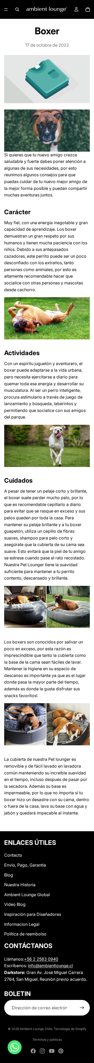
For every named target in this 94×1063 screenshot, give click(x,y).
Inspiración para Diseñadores (32, 914)
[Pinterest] (61, 1051)
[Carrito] (87, 9)
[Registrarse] (82, 1007)
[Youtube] (52, 1051)
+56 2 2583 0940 (41, 958)
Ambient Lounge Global (27, 894)
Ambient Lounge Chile (36, 1029)
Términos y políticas (47, 1040)
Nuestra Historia (20, 884)
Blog (8, 874)
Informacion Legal (21, 924)
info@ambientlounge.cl (50, 965)
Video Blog (15, 904)
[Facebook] (33, 1051)
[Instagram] (42, 1051)
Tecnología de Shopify (70, 1029)
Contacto (13, 855)
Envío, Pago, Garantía (25, 865)
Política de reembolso (25, 934)
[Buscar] (17, 9)
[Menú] (6, 9)
